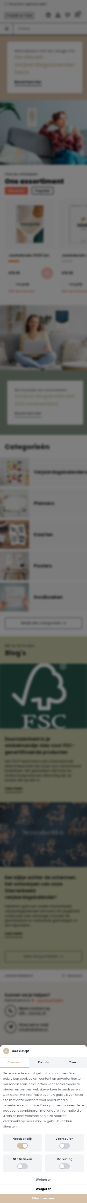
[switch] (22, 1146)
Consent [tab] (14, 1062)
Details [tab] (43, 1062)
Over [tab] (72, 1062)
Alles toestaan (43, 1198)
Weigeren (43, 1180)
